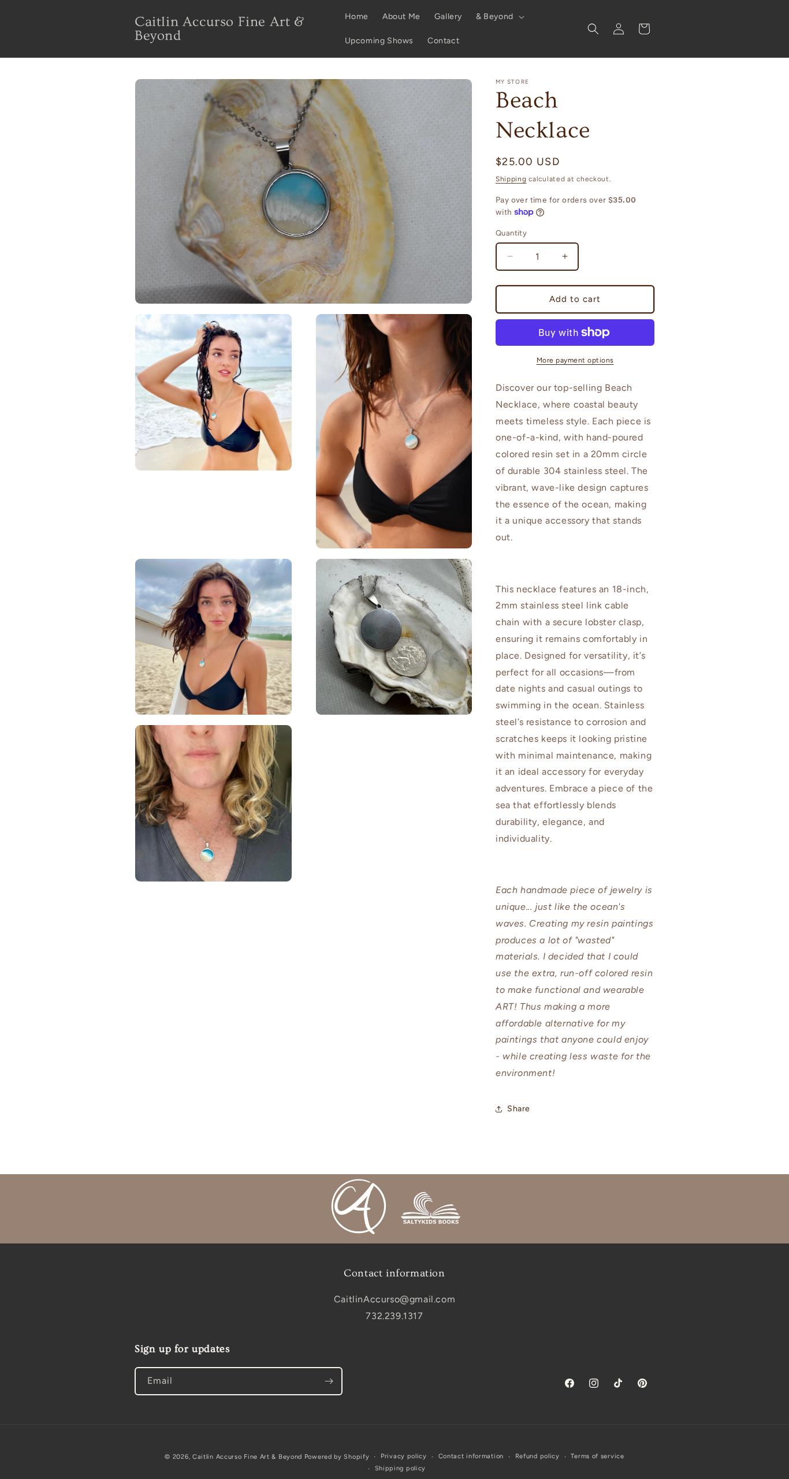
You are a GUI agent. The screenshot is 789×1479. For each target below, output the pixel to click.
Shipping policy (400, 1468)
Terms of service (597, 1456)
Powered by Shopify (337, 1457)
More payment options (575, 360)
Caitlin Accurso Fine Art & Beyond (247, 1457)
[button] (499, 17)
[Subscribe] (328, 1381)
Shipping (511, 179)
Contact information (471, 1456)
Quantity (511, 233)
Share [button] (518, 1109)
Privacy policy (404, 1456)
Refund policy (537, 1456)
